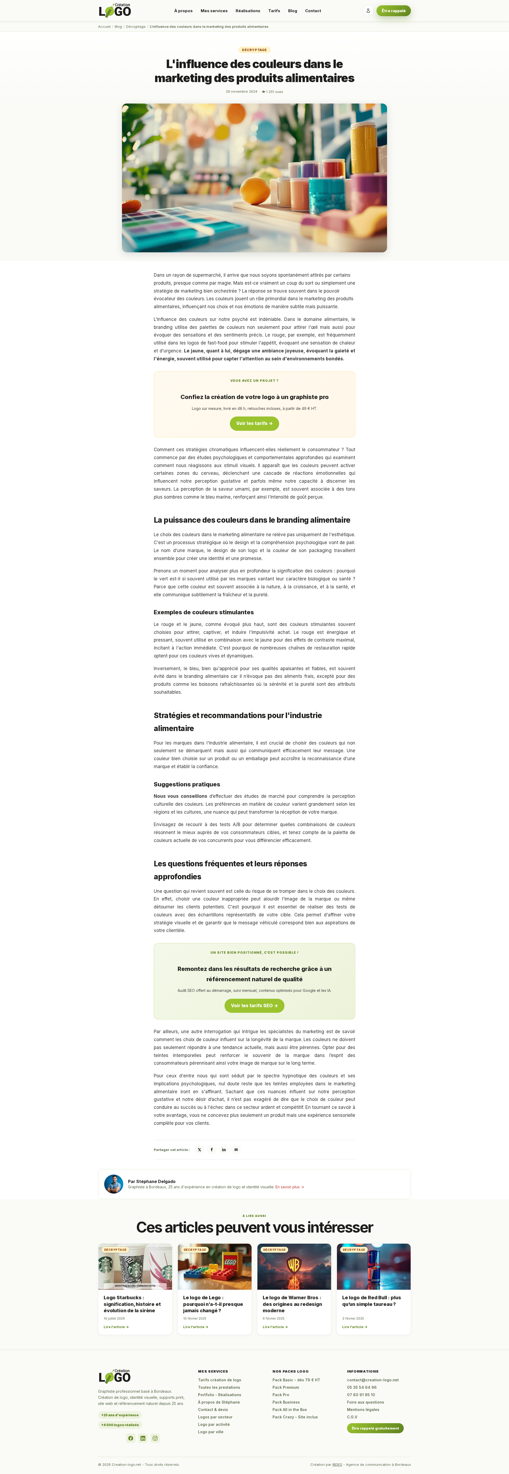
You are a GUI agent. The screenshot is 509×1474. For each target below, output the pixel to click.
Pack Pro (281, 1394)
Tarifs (274, 10)
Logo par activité (214, 1424)
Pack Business (286, 1402)
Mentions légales (363, 1409)
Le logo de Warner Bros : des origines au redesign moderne (292, 1304)
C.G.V (352, 1417)
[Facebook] (130, 1438)
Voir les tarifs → (254, 423)
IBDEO (337, 1464)
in (224, 1149)
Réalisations (248, 10)
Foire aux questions (365, 1402)
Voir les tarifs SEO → (254, 1005)
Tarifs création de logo (219, 1380)
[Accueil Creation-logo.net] (115, 10)
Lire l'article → (116, 1327)
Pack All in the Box (290, 1409)
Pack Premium (286, 1387)
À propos (183, 10)
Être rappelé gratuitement (375, 1428)
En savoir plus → (289, 1187)
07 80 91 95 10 (361, 1394)
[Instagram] (155, 1438)
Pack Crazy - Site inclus (295, 1417)
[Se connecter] (368, 10)
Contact (313, 10)
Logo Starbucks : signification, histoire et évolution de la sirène (132, 1304)
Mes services (214, 10)
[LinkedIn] (143, 1438)
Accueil (104, 26)
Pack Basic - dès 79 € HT (296, 1380)
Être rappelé (394, 10)
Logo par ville (210, 1432)
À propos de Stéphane (219, 1402)
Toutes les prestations (219, 1387)
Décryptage (136, 26)
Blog (292, 10)
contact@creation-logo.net (373, 1380)
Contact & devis (213, 1409)
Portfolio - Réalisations (219, 1394)
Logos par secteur (215, 1417)
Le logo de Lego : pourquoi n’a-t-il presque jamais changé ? (213, 1304)
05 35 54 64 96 (362, 1387)
